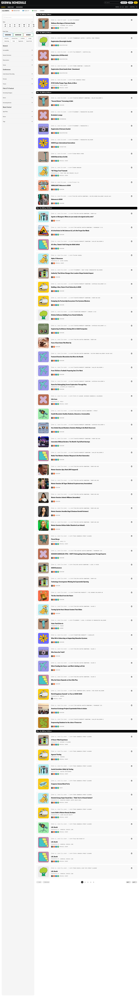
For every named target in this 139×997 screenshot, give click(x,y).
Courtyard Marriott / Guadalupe (84, 635)
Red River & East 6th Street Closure (85, 868)
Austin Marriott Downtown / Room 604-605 (87, 297)
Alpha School (78, 255)
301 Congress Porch (79, 79)
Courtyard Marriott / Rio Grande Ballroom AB (89, 592)
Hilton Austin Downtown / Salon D (85, 662)
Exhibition (23, 38)
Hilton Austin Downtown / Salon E (85, 606)
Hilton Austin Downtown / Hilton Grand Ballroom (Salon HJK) (92, 196)
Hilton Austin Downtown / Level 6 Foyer (86, 564)
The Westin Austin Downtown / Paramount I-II (89, 227)
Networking (6, 41)
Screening (8, 35)
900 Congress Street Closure (83, 736)
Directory (11, 7)
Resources (19, 7)
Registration (20, 41)
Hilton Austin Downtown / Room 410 (85, 578)
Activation (6, 38)
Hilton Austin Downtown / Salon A (85, 648)
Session (28, 35)
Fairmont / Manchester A (80, 125)
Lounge (29, 38)
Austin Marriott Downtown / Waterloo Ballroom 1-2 (90, 325)
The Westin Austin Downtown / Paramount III (88, 550)
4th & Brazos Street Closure (83, 853)
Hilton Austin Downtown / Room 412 (85, 213)
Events (3, 7)
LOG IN (130, 2)
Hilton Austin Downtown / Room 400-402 (87, 466)
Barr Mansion (77, 167)
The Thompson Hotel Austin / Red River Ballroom (89, 690)
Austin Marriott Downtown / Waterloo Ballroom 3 (90, 424)
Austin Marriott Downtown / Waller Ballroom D (89, 452)
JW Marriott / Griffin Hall (82, 52)
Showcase (18, 35)
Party (14, 41)
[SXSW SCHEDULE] (13, 2)
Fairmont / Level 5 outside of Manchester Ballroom (90, 620)
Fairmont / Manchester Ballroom (83, 111)
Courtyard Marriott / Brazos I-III (85, 311)
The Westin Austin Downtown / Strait (86, 410)
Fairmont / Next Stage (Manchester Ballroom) (89, 270)
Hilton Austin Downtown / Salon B (85, 676)
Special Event (29, 41)
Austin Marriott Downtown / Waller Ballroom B (89, 241)
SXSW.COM (123, 2)
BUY (136, 2)
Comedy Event (15, 38)
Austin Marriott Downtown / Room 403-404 (87, 438)
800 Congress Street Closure (83, 536)
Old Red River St (79, 838)
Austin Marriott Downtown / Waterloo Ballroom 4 (90, 381)
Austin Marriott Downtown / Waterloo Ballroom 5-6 (90, 283)
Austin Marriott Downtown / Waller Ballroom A (88, 98)
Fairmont (76, 20)
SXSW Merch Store (78, 153)
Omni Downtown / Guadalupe (82, 65)
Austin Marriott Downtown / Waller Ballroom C (89, 367)
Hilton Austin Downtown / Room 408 (85, 339)
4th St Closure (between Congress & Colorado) (88, 396)
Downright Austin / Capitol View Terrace (86, 38)
